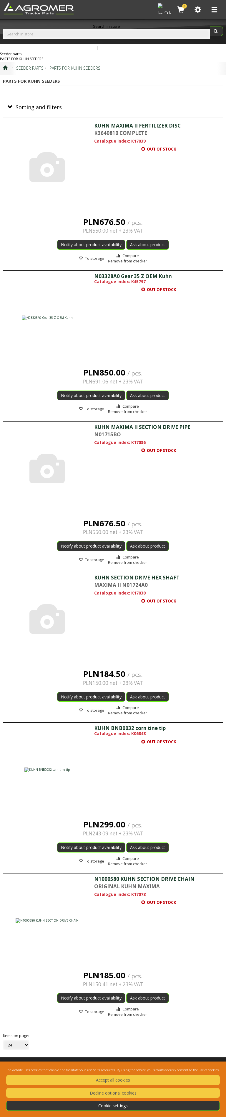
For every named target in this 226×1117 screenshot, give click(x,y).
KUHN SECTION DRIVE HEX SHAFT (137, 577)
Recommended (135, 47)
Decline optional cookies (113, 1093)
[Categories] (214, 10)
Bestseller (108, 47)
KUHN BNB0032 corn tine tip (130, 728)
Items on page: (16, 1035)
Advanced (86, 47)
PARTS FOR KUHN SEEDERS (74, 68)
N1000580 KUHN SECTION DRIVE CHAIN (144, 879)
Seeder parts (30, 68)
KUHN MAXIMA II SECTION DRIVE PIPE (142, 427)
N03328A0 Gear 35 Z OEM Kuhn (133, 276)
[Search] (216, 31)
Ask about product (147, 244)
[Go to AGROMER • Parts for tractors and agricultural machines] (5, 68)
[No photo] (47, 167)
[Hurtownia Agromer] (163, 8)
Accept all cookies (113, 1080)
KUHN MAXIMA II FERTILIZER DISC (137, 125)
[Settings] (197, 10)
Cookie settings (113, 1105)
